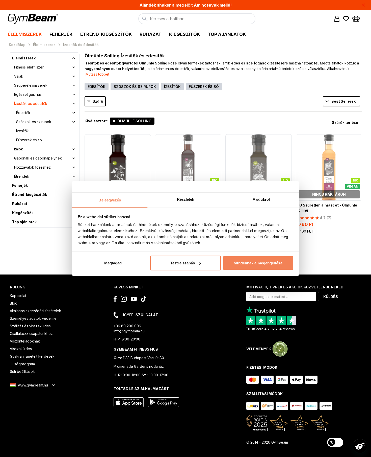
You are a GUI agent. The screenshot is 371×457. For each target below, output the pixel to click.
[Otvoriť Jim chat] (360, 446)
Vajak (18, 76)
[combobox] (196, 18)
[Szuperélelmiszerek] (73, 85)
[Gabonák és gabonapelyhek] (73, 158)
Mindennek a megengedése (258, 263)
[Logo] (34, 19)
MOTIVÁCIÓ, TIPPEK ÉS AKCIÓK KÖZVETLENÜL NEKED (294, 287)
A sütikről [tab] (261, 199)
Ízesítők (22, 131)
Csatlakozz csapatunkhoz (31, 333)
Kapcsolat (18, 295)
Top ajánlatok (24, 222)
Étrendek (21, 176)
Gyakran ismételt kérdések (32, 356)
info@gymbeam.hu (129, 331)
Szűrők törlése (345, 122)
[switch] (335, 442)
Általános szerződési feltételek (35, 311)
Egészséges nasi (28, 94)
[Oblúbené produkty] (346, 19)
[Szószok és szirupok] (73, 121)
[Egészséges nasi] (73, 94)
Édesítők (23, 112)
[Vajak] (73, 76)
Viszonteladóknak (25, 341)
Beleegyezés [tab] (109, 200)
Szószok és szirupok (33, 122)
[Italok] (73, 149)
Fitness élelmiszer (29, 67)
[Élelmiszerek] (73, 58)
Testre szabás (182, 263)
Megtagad (113, 263)
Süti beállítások (22, 371)
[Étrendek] (73, 176)
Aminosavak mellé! (213, 5)
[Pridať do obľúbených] (146, 138)
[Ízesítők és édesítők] (73, 103)
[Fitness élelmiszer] (73, 67)
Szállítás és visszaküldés (30, 326)
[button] (185, 5)
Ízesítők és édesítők (30, 103)
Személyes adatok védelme (33, 318)
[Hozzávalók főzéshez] (73, 167)
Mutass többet (97, 74)
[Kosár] (357, 19)
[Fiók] (337, 19)
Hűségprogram (22, 364)
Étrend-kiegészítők (29, 194)
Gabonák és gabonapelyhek (38, 158)
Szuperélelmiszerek (30, 85)
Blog (13, 303)
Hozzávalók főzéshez (32, 167)
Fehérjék (20, 185)
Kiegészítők (23, 213)
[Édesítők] (73, 112)
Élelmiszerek (24, 58)
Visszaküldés (21, 349)
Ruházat (19, 203)
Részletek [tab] (185, 199)
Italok (18, 149)
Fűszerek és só (29, 140)
